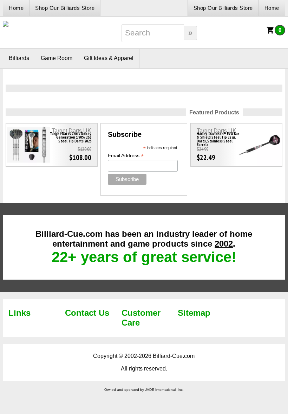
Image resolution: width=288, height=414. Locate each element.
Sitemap (194, 313)
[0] (270, 32)
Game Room (56, 58)
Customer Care (141, 317)
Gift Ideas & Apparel (108, 58)
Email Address (126, 155)
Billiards (19, 58)
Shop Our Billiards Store (64, 8)
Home (16, 8)
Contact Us (87, 313)
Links (19, 313)
